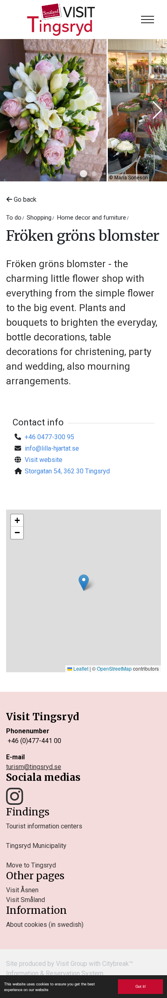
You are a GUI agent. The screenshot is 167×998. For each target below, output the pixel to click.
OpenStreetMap (114, 668)
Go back (24, 199)
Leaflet (80, 668)
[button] (83, 173)
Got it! (140, 986)
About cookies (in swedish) (45, 924)
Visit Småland (25, 900)
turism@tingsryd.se (33, 767)
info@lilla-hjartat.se (52, 448)
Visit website (43, 460)
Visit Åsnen (22, 890)
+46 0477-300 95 (49, 437)
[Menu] (147, 19)
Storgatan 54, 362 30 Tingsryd (67, 471)
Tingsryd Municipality (36, 846)
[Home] (61, 19)
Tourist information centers (44, 826)
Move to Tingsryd (31, 865)
